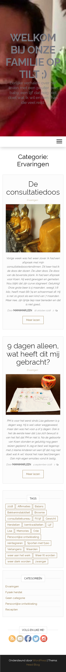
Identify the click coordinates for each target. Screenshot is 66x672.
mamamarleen (23, 310)
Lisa (9, 530)
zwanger (40, 561)
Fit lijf (38, 518)
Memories (23, 530)
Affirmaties (24, 506)
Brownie (39, 512)
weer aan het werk (18, 555)
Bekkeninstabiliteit (18, 512)
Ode (36, 530)
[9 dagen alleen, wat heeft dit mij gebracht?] (33, 394)
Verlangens (14, 549)
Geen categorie (15, 598)
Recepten (11, 609)
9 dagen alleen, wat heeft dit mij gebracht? (33, 354)
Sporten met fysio (38, 543)
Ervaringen (32, 200)
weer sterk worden (19, 561)
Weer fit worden (45, 555)
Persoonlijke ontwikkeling (23, 537)
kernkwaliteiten (33, 524)
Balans (39, 506)
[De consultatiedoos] (33, 228)
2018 (10, 506)
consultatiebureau (18, 518)
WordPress (39, 660)
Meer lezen (33, 320)
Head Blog (33, 664)
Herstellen (13, 524)
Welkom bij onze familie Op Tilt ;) (33, 55)
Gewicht (51, 518)
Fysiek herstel (13, 592)
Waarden (32, 549)
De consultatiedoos (33, 188)
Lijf (49, 524)
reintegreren (15, 543)
